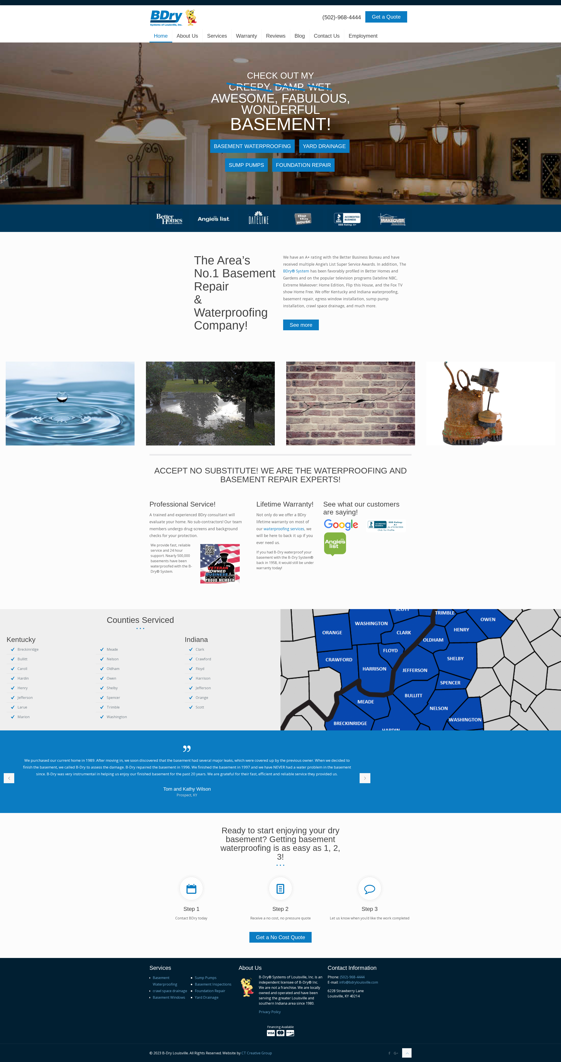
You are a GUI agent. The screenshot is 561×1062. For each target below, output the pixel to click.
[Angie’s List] (213, 219)
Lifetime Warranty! (285, 504)
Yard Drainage (206, 997)
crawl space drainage (170, 990)
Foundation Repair (210, 990)
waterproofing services (284, 528)
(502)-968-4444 (341, 17)
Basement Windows (169, 997)
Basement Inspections (213, 984)
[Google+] (395, 1053)
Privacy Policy (270, 1011)
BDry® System (296, 271)
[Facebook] (389, 1053)
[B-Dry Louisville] (202, 17)
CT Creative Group (256, 1053)
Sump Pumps (206, 977)
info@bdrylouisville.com (358, 982)
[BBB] (347, 219)
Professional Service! (182, 504)
